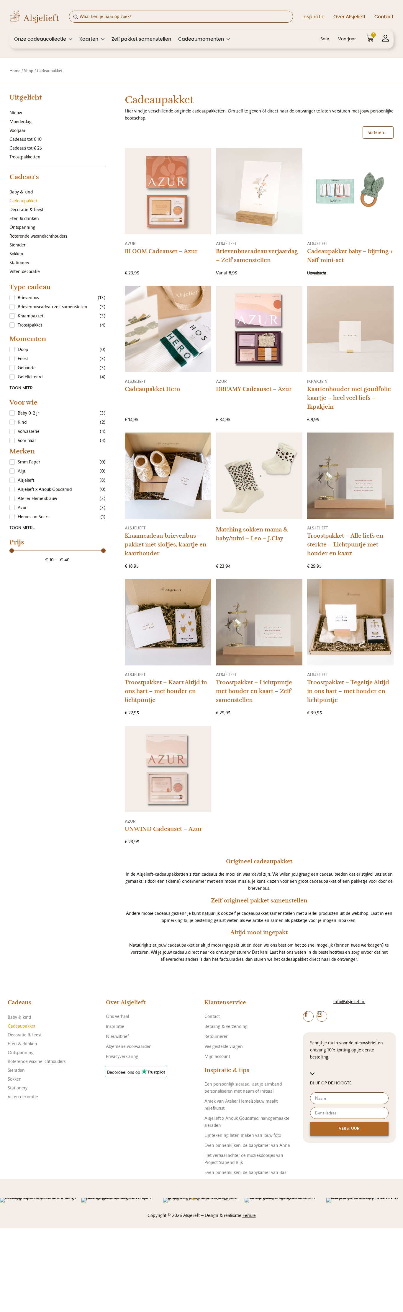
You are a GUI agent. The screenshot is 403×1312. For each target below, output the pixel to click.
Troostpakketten (24, 157)
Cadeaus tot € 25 (25, 148)
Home (14, 70)
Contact (384, 16)
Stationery (19, 262)
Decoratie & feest (26, 209)
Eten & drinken (24, 218)
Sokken (16, 254)
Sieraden (18, 245)
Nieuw (15, 113)
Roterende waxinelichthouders (38, 236)
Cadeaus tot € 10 (25, 139)
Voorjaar (347, 39)
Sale (324, 39)
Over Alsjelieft (349, 16)
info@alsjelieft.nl (349, 1001)
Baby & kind (21, 192)
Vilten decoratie (24, 271)
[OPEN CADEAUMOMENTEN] (228, 39)
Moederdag (20, 121)
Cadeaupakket (23, 201)
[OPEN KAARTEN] (102, 39)
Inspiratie (313, 16)
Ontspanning (22, 227)
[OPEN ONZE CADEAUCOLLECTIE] (70, 39)
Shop (28, 70)
